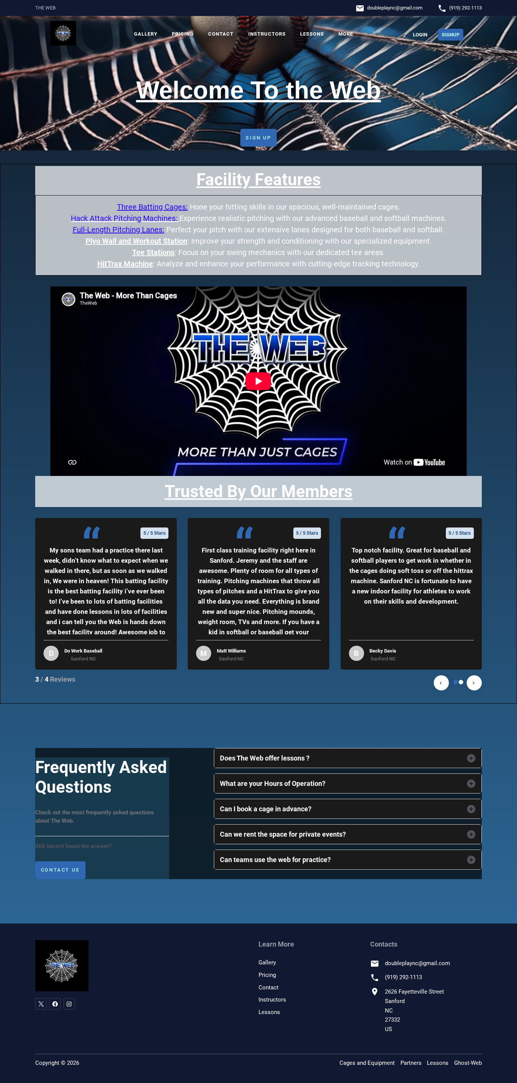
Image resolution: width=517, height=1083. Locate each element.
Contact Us (60, 870)
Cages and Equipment (367, 1063)
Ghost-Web (468, 1063)
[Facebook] (55, 1003)
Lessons (312, 34)
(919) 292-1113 (465, 8)
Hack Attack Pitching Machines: (124, 218)
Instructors (267, 34)
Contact (221, 34)
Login (420, 35)
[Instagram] (69, 1003)
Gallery (145, 34)
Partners (411, 1063)
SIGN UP (258, 138)
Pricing (183, 34)
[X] (41, 1003)
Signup (450, 35)
